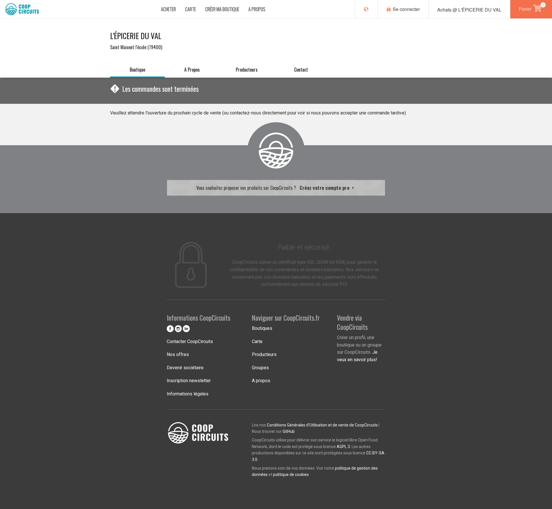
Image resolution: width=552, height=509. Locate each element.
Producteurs (247, 69)
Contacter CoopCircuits (190, 341)
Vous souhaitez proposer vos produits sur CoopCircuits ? (273, 187)
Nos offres (178, 354)
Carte (257, 341)
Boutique (137, 69)
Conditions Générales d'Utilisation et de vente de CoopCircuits (322, 425)
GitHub (289, 431)
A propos (192, 69)
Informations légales (187, 394)
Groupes (260, 367)
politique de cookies (291, 474)
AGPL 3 (343, 446)
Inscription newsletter (189, 380)
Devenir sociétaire (185, 367)
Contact (301, 69)
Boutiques (262, 328)
